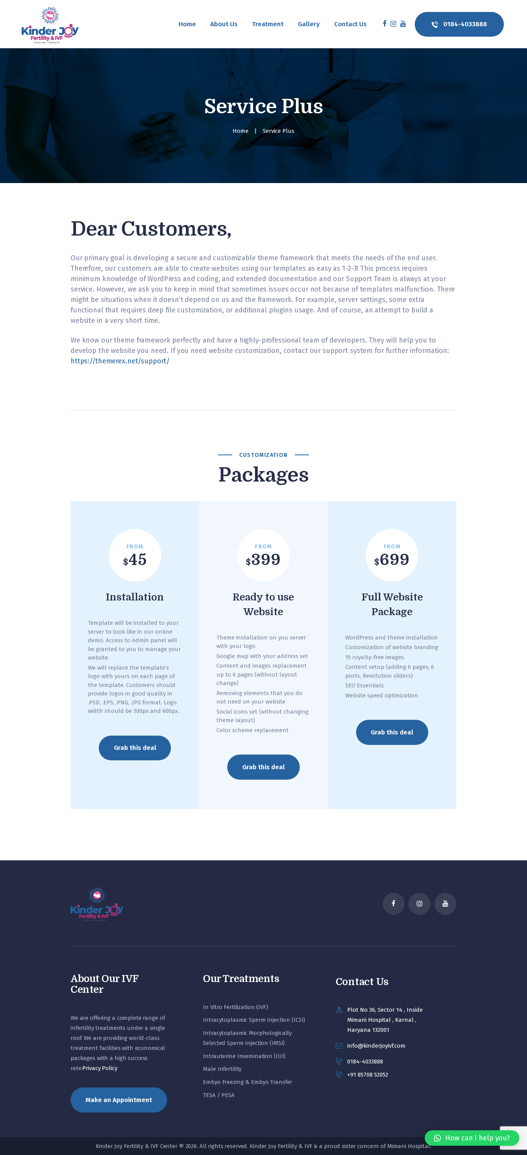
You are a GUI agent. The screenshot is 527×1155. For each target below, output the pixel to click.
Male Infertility (222, 1068)
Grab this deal (135, 747)
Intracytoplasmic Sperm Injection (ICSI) (254, 1019)
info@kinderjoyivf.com (376, 1045)
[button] (472, 1138)
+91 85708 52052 (367, 1074)
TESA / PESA (219, 1095)
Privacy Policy (99, 1068)
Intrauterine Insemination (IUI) (244, 1056)
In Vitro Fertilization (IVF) (235, 1007)
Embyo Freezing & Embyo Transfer (247, 1082)
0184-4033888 (365, 1061)
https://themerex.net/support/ (120, 361)
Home (240, 130)
